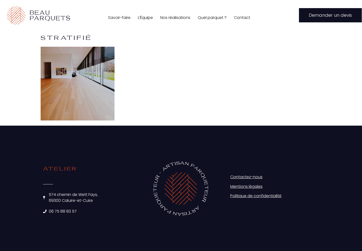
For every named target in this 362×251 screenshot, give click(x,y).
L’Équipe (145, 17)
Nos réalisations (175, 17)
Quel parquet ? (212, 17)
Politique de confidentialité (255, 196)
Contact (242, 17)
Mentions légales (246, 186)
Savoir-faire (119, 17)
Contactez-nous (246, 177)
